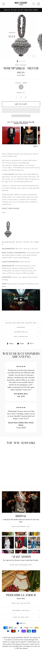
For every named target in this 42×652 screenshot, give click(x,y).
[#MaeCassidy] (21, 542)
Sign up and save (21, 617)
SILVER (21, 87)
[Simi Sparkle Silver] (8, 229)
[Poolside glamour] (21, 581)
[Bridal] (21, 502)
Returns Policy (21, 332)
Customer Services (21, 610)
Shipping (21, 327)
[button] (21, 110)
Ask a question (21, 336)
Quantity (21, 93)
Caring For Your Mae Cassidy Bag (21, 323)
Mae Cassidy (21, 65)
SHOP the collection (21, 603)
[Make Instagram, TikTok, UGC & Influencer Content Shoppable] (35, 146)
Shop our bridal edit (21, 526)
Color (21, 83)
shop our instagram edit (21, 565)
